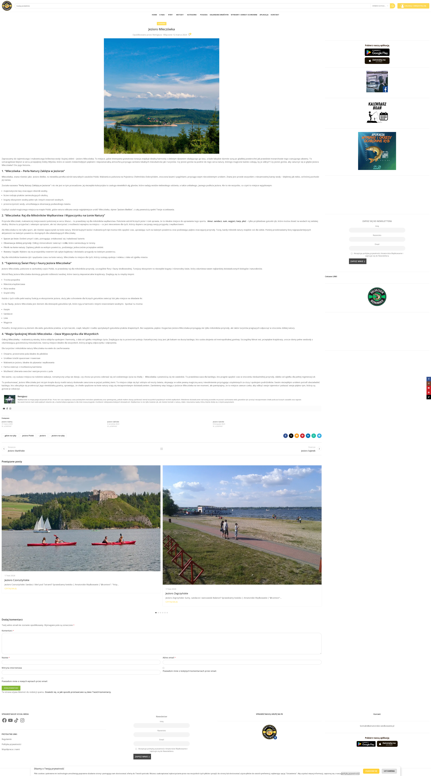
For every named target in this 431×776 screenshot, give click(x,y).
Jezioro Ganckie (218, 422)
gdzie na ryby (10, 435)
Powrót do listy (161, 449)
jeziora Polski (28, 435)
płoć (244, 221)
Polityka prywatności (11, 744)
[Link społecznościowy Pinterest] (302, 435)
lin (66, 243)
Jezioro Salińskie (113, 422)
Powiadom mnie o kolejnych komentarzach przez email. (190, 671)
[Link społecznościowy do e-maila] (297, 435)
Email (377, 244)
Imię (377, 226)
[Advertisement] (377, 195)
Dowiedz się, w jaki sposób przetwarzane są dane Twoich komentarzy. (78, 692)
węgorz (231, 221)
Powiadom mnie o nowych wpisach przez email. (25, 681)
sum (225, 221)
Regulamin (7, 739)
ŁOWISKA (161, 23)
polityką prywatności (350, 773)
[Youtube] (4, 409)
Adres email (169, 657)
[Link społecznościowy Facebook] (285, 435)
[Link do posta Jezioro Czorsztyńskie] (81, 518)
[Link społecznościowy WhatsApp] (313, 435)
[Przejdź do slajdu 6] (167, 612)
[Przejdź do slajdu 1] (156, 612)
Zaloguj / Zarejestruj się (415, 6)
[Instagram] (10, 409)
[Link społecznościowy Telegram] (319, 435)
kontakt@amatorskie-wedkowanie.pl (377, 725)
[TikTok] (16, 720)
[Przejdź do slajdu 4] (162, 612)
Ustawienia (389, 771)
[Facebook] (7, 409)
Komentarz (8, 630)
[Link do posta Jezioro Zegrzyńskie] (242, 525)
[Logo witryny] (7, 5)
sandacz (218, 221)
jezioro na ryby (58, 435)
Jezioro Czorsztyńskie (17, 580)
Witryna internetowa (12, 667)
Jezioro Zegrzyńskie (177, 593)
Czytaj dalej (10, 588)
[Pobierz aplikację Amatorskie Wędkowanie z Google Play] (377, 52)
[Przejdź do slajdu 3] (160, 612)
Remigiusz (157, 34)
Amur (210, 221)
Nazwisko (377, 235)
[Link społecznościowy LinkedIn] (308, 435)
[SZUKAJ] (392, 5)
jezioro (43, 435)
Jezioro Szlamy (7, 422)
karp (239, 221)
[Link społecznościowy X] (291, 435)
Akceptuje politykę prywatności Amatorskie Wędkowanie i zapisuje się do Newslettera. (378, 254)
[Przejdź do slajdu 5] (165, 612)
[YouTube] (10, 720)
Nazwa (6, 657)
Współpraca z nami (11, 749)
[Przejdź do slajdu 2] (158, 612)
